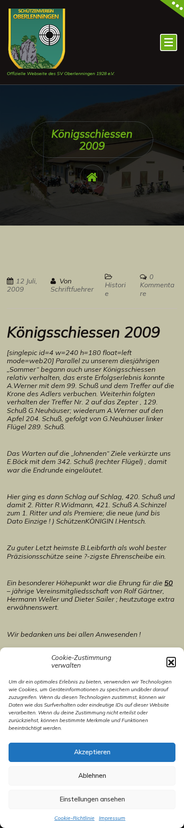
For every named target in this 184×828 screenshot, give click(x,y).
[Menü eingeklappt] (168, 42)
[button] (171, 661)
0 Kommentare (157, 284)
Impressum (112, 818)
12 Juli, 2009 (22, 285)
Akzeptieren (92, 752)
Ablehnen (92, 775)
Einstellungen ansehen (92, 799)
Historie (115, 288)
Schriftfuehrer (72, 289)
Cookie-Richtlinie (74, 818)
